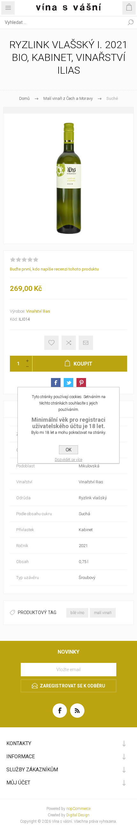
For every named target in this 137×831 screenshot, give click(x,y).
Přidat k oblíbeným (51, 343)
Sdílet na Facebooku (56, 383)
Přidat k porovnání (68, 343)
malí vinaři (103, 613)
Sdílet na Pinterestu (81, 383)
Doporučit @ (86, 343)
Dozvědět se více (68, 459)
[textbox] (62, 22)
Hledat (130, 22)
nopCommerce (78, 808)
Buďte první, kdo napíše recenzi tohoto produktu (54, 269)
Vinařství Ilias (38, 311)
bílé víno (77, 613)
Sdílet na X (68, 383)
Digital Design (78, 815)
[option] (68, 175)
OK (68, 449)
